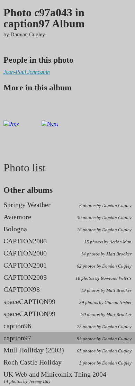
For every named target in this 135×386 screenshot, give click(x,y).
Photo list (24, 167)
